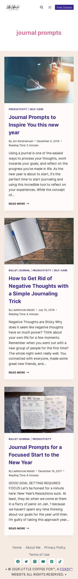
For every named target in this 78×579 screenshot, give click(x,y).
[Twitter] (26, 561)
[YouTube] (43, 561)
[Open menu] (50, 7)
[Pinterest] (51, 561)
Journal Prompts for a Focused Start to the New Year (35, 454)
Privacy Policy (54, 547)
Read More (19, 203)
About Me (33, 547)
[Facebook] (18, 561)
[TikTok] (60, 561)
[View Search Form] (41, 7)
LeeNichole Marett (23, 309)
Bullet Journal (19, 270)
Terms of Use (39, 554)
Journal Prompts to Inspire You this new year (34, 125)
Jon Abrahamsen (22, 141)
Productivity (18, 109)
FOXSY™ (66, 569)
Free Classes (64, 7)
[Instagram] (35, 561)
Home (17, 547)
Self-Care (37, 109)
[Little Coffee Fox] (13, 7)
